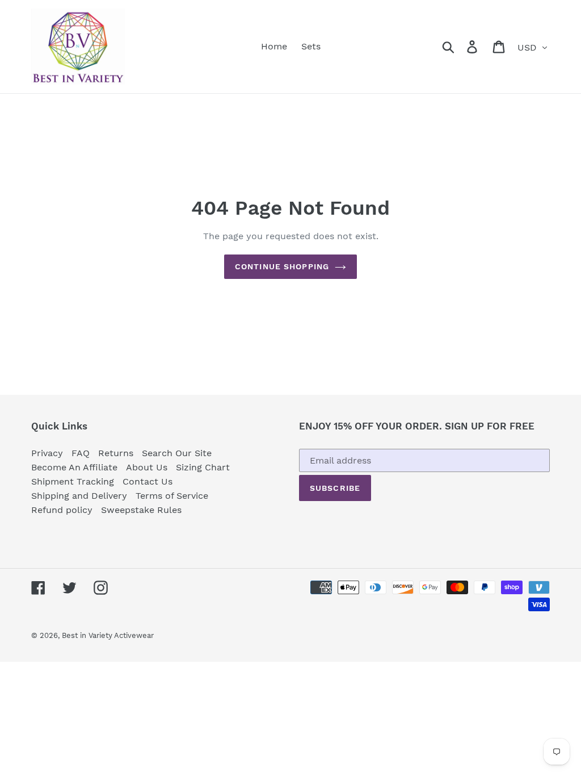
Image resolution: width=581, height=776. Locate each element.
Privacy (47, 453)
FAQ (80, 453)
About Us (146, 467)
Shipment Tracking (72, 481)
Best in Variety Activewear (108, 635)
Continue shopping (282, 266)
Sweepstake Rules (141, 509)
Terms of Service (172, 495)
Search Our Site (177, 453)
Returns (115, 453)
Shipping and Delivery (79, 495)
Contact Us (147, 481)
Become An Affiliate (74, 467)
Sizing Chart (203, 467)
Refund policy (61, 509)
